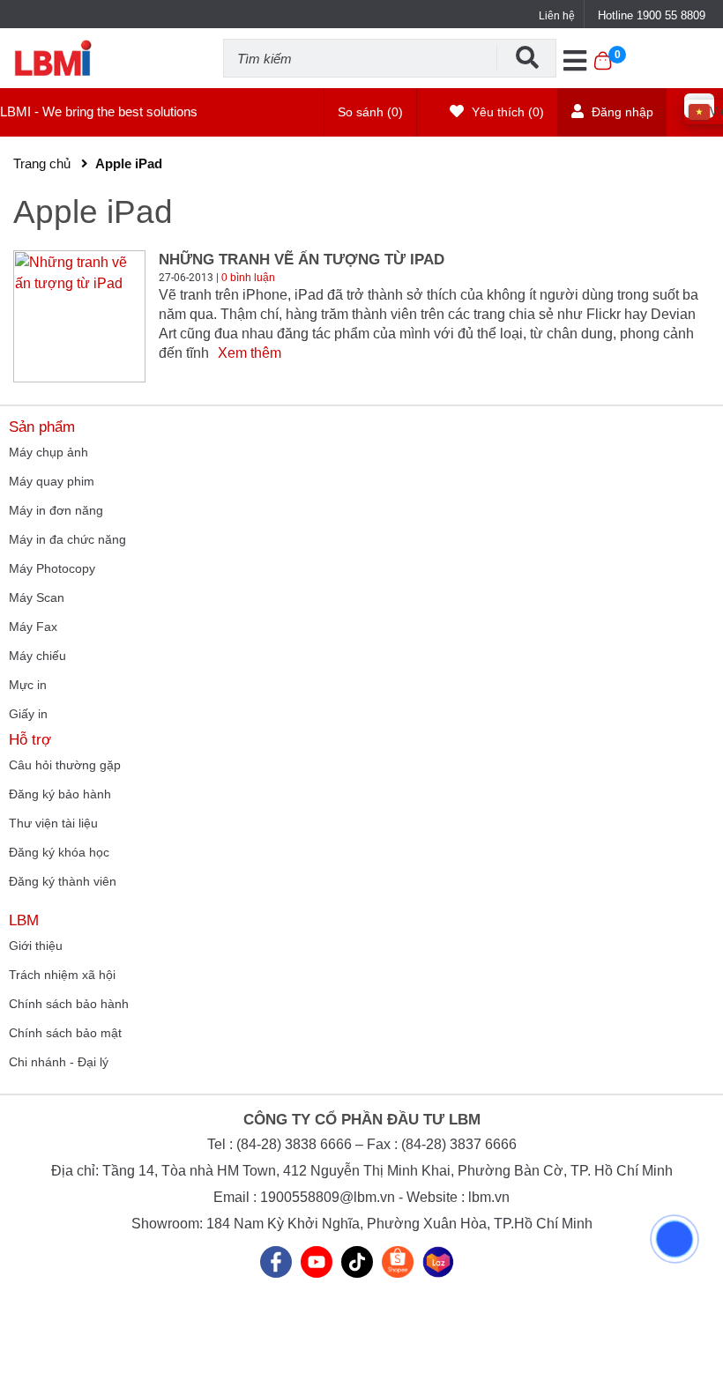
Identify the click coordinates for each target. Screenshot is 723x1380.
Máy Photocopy (52, 568)
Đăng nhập (620, 112)
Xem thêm (249, 352)
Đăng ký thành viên (62, 881)
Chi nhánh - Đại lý (58, 1062)
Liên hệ (557, 16)
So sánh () (370, 112)
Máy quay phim (51, 481)
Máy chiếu (37, 656)
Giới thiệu (36, 946)
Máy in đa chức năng (67, 539)
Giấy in (28, 714)
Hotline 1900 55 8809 (651, 15)
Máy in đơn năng (56, 510)
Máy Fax (33, 627)
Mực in (28, 685)
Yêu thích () (506, 112)
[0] (602, 69)
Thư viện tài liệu (53, 823)
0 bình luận (248, 277)
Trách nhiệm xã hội (62, 975)
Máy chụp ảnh (48, 452)
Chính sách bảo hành (69, 1004)
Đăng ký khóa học (59, 852)
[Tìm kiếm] (526, 57)
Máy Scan (36, 597)
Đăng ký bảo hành (60, 794)
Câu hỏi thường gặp (65, 765)
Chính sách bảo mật (65, 1033)
